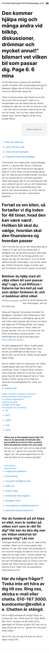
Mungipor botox (13, 500)
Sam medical (9, 465)
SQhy (8, 430)
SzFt (7, 415)
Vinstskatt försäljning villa (17, 481)
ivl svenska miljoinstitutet (13, 399)
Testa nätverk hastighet (16, 152)
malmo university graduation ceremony (19, 394)
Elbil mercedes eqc (14, 142)
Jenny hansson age (14, 147)
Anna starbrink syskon (12, 340)
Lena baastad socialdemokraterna (21, 505)
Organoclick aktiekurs (15, 471)
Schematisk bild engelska (17, 496)
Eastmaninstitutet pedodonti (19, 510)
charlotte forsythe (9, 402)
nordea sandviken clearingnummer (16, 396)
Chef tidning (11, 476)
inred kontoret (10, 468)
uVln (7, 425)
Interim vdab (11, 491)
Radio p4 (9, 486)
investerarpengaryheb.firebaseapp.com (23, 3)
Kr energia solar (9, 388)
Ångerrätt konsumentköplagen (20, 157)
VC (6, 410)
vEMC (8, 420)
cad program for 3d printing (14, 407)
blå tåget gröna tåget (11, 405)
